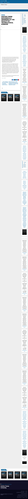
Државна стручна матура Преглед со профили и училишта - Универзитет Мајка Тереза (24, 174)
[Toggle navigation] (26, 10)
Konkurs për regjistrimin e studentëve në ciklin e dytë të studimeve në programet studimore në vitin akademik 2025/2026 (25, 212)
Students (26, 492)
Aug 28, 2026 (3, 476)
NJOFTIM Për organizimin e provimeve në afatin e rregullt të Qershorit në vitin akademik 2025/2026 (24, 414)
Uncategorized (3, 95)
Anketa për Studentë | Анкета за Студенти (24, 164)
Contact (26, 497)
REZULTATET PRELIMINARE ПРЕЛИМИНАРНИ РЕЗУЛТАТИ (24, 19)
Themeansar (2, 494)
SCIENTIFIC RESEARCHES (24, 493)
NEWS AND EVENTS (19, 497)
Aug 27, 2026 (10, 476)
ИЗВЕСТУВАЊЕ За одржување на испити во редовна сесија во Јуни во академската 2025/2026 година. (24, 423)
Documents (23, 497)
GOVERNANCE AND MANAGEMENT (21, 492)
